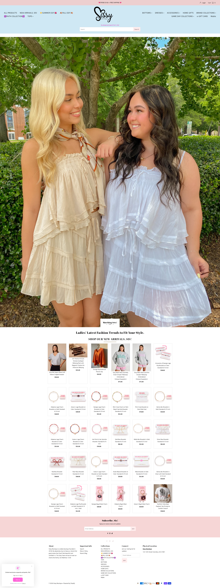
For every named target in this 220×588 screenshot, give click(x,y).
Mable (213, 16)
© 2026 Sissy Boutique (55, 586)
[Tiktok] (112, 536)
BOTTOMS (146, 12)
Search (82, 552)
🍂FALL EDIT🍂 (66, 12)
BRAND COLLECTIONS (205, 12)
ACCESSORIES (173, 12)
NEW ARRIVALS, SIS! (28, 12)
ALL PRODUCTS (10, 12)
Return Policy (84, 554)
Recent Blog (83, 556)
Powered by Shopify (69, 586)
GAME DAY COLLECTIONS (182, 16)
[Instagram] (109, 536)
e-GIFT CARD (202, 16)
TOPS (30, 16)
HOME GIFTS (188, 12)
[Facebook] (107, 536)
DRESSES (159, 12)
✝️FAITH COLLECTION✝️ (14, 16)
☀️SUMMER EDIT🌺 (48, 12)
